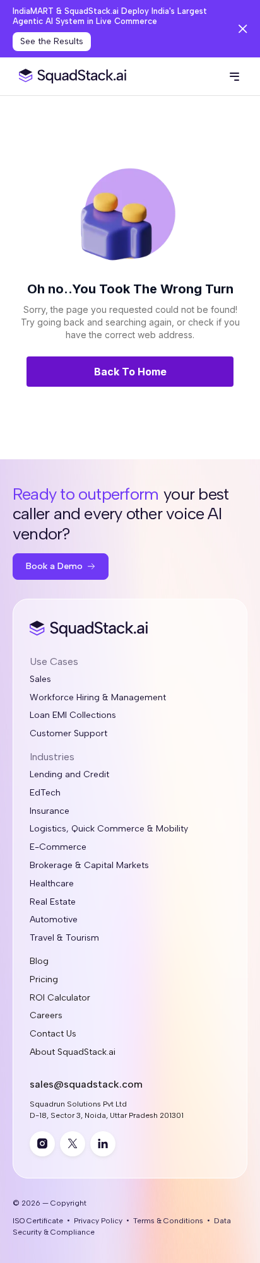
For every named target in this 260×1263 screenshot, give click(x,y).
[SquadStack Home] (70, 77)
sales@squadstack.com (86, 1084)
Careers (46, 1016)
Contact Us (53, 1034)
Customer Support (68, 734)
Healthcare (52, 884)
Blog (39, 961)
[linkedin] (102, 1143)
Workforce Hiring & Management (98, 698)
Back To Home (130, 371)
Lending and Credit (69, 775)
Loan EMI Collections (73, 715)
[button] (234, 76)
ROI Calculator (60, 998)
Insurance (49, 811)
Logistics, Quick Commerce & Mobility (109, 829)
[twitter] (72, 1143)
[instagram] (42, 1143)
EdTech (45, 793)
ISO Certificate (38, 1220)
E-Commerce (58, 847)
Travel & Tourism (64, 938)
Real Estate (53, 902)
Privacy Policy (98, 1220)
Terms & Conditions (168, 1220)
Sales (40, 679)
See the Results (51, 41)
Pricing (44, 980)
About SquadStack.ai (72, 1052)
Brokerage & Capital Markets (89, 866)
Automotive (54, 920)
